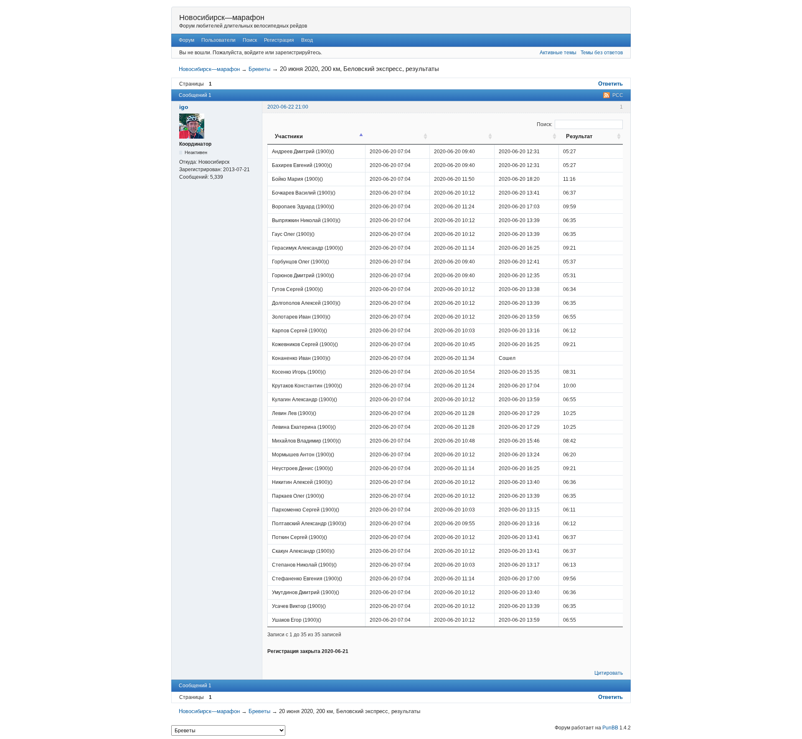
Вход (307, 40)
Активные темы (558, 53)
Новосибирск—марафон (221, 17)
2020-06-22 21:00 (287, 107)
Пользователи (218, 40)
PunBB (610, 728)
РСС (617, 95)
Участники (289, 136)
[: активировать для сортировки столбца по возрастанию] (397, 136)
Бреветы (259, 69)
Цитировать (608, 673)
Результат (579, 136)
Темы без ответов (602, 53)
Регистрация (279, 40)
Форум (186, 40)
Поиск (250, 40)
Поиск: (544, 124)
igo (183, 107)
